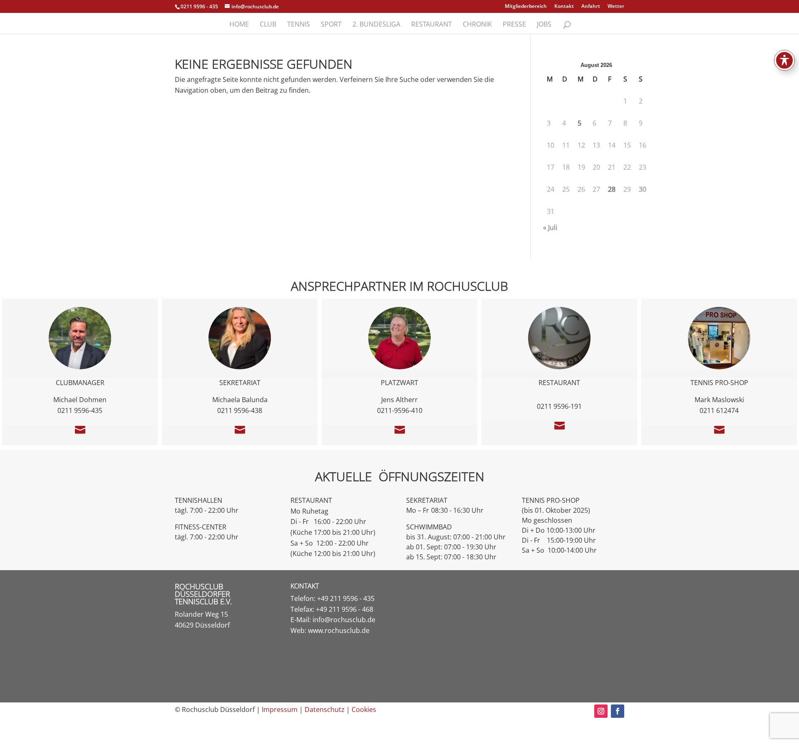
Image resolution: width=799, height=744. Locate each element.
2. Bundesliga (376, 25)
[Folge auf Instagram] (601, 711)
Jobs (544, 25)
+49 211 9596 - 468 (344, 609)
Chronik (477, 25)
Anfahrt (590, 7)
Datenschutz (325, 709)
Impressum (280, 709)
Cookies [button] (364, 709)
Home (239, 25)
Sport (331, 25)
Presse (514, 25)
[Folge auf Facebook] (617, 711)
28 (611, 189)
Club (268, 25)
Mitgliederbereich (526, 7)
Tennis (298, 25)
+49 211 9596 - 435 (346, 598)
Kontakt (564, 7)
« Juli (550, 227)
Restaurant (431, 25)
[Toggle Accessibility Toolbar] (784, 60)
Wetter (616, 7)
